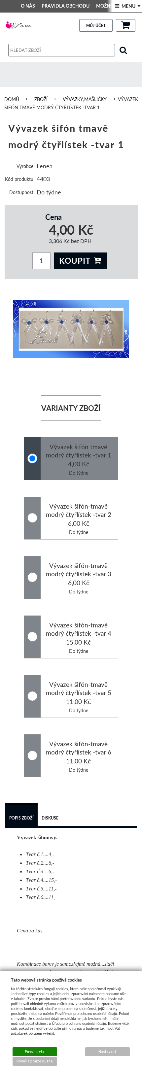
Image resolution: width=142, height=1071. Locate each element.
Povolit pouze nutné (35, 1061)
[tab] (21, 815)
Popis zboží (21, 818)
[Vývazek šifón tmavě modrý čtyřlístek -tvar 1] (71, 329)
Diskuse (50, 818)
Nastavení (107, 1052)
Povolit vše (34, 1052)
